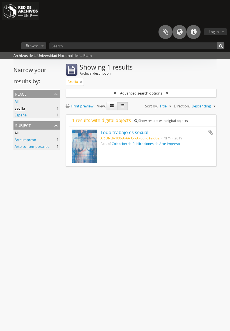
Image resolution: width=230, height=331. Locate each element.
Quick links (194, 32)
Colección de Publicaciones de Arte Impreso (146, 143)
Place (21, 93)
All (17, 101)
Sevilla (20, 108)
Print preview (81, 106)
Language (180, 32)
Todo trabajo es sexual (124, 132)
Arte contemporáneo (32, 146)
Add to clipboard (210, 132)
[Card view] (112, 106)
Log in (214, 31)
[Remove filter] (81, 82)
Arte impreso (25, 139)
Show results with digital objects (162, 120)
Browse (32, 45)
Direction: (182, 106)
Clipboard (165, 32)
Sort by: (151, 106)
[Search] (220, 45)
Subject (23, 125)
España (21, 115)
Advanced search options (141, 93)
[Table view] (122, 106)
